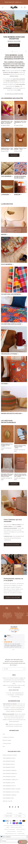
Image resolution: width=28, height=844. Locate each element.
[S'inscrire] (23, 669)
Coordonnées (19, 831)
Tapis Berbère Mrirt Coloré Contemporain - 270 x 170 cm (20, 122)
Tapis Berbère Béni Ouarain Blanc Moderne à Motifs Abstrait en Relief (7, 475)
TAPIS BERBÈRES (6, 176)
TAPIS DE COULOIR (7, 801)
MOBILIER (17, 194)
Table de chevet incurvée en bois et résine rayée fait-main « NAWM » (20, 475)
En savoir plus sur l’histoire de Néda (14, 93)
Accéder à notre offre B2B (13, 597)
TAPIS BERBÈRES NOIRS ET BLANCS (11, 788)
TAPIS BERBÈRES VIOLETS (9, 785)
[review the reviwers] (5, 640)
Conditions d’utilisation (20, 829)
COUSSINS (4, 383)
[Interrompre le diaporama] (26, 51)
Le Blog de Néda (7, 743)
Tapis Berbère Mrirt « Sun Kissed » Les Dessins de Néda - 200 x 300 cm (7, 122)
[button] (2, 7)
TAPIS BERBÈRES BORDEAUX (10, 773)
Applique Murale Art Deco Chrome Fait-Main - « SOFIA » (20, 446)
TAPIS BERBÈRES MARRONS (9, 770)
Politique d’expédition (11, 831)
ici (18, 696)
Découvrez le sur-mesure (12, 544)
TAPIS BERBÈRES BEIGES (9, 761)
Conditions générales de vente (11, 833)
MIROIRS (3, 234)
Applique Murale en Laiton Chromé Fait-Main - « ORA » (7, 149)
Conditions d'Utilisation (8, 737)
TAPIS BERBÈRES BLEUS (9, 764)
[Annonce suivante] (25, 2)
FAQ (4, 746)
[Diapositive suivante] (19, 51)
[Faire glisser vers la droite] (16, 622)
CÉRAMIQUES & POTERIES (9, 354)
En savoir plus (16, 687)
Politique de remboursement (16, 827)
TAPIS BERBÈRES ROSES (9, 767)
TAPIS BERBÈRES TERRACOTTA (10, 779)
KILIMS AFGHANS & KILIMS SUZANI (20, 177)
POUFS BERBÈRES (6, 264)
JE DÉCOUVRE (14, 45)
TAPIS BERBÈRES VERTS (9, 782)
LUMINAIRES (5, 194)
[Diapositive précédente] (8, 51)
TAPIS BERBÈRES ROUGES (9, 776)
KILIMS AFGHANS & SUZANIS (10, 755)
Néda (8, 825)
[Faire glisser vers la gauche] (11, 622)
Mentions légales (21, 833)
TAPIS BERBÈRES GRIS (8, 798)
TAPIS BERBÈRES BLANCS (9, 758)
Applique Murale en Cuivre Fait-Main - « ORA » (20, 149)
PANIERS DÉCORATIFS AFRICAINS (11, 413)
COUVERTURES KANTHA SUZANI (11, 324)
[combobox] (14, 836)
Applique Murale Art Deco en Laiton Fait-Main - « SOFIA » (7, 445)
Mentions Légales (7, 740)
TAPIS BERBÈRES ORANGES (9, 795)
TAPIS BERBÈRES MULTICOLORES (11, 792)
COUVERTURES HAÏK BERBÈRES (11, 294)
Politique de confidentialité (9, 829)
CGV (4, 734)
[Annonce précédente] (2, 2)
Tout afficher (14, 155)
